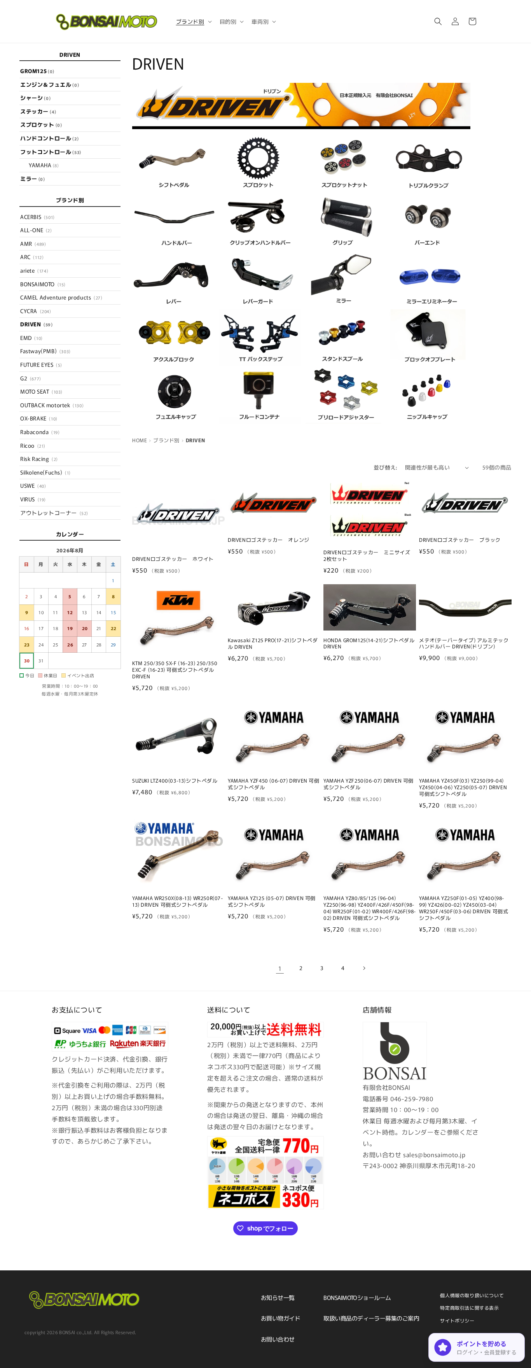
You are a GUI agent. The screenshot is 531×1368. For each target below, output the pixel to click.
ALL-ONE (36, 230)
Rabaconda (39, 432)
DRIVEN (36, 324)
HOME (139, 440)
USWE (33, 486)
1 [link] (280, 968)
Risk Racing (39, 458)
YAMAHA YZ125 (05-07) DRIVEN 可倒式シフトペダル (272, 901)
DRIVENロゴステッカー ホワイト (173, 559)
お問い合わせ (278, 1339)
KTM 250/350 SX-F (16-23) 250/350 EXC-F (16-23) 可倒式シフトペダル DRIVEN (174, 670)
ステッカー (38, 111)
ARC (32, 257)
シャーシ (35, 98)
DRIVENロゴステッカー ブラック (460, 540)
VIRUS (33, 499)
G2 (30, 378)
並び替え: (385, 467)
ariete (34, 270)
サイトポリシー (457, 1320)
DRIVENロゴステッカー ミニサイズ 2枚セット (369, 555)
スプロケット (41, 125)
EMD (31, 338)
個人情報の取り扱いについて (472, 1295)
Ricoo (32, 445)
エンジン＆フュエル (49, 84)
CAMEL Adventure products (61, 297)
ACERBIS (37, 217)
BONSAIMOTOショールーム (357, 1297)
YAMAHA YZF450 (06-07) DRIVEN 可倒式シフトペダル (274, 784)
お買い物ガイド (280, 1318)
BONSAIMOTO (43, 284)
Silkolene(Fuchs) (45, 472)
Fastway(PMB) (45, 351)
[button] (193, 21)
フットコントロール (50, 152)
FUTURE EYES (41, 364)
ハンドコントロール (49, 138)
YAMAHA (44, 165)
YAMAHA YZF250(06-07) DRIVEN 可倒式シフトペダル (368, 784)
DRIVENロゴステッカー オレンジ (268, 540)
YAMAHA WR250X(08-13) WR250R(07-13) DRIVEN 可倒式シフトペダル (177, 901)
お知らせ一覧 (278, 1297)
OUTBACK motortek (52, 405)
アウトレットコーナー (54, 513)
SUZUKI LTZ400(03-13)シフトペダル (175, 781)
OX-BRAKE (39, 418)
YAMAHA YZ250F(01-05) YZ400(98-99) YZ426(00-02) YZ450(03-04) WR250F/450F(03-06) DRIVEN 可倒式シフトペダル (463, 908)
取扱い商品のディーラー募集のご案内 (371, 1318)
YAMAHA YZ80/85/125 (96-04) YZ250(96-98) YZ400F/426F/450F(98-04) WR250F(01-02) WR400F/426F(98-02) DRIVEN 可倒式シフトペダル (369, 908)
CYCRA (35, 311)
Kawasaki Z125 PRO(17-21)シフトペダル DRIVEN (273, 643)
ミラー (32, 178)
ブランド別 (166, 440)
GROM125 (37, 71)
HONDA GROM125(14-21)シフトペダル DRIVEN (369, 643)
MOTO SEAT (41, 391)
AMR (33, 243)
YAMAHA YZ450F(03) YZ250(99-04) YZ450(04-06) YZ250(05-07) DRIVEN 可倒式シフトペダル (463, 787)
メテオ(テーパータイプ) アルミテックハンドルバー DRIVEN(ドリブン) (463, 643)
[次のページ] (363, 968)
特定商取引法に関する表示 (469, 1307)
